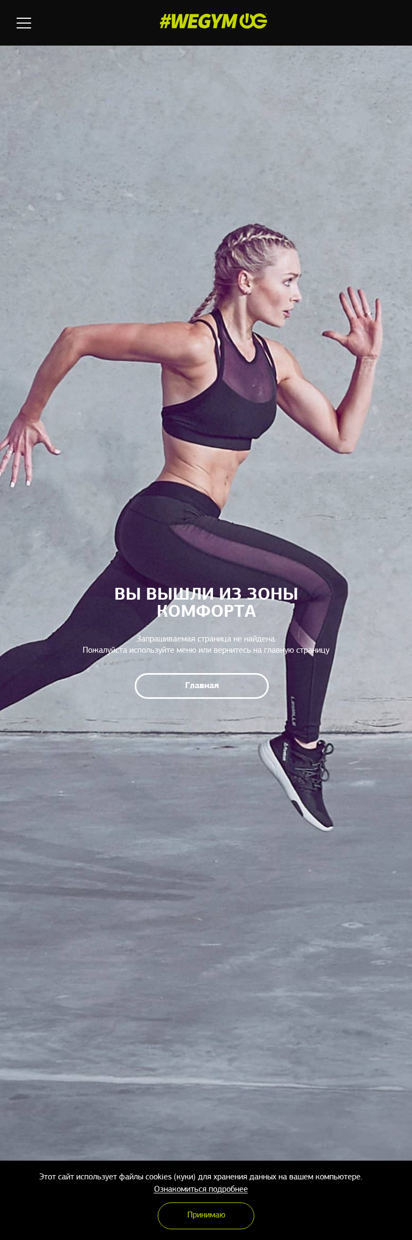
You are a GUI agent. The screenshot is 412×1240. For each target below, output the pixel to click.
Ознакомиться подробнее (201, 1189)
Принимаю (206, 1215)
